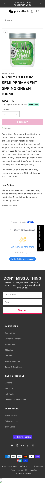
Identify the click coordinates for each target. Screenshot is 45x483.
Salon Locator (11, 415)
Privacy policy (38, 466)
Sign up (22, 310)
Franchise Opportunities (15, 400)
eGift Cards (10, 427)
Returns (8, 356)
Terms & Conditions (13, 367)
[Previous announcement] (4, 4)
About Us (9, 388)
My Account (10, 344)
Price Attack (12, 466)
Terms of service (17, 470)
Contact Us (10, 333)
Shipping (9, 350)
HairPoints (9, 394)
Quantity (5, 109)
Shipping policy (31, 470)
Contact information (23, 474)
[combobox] (22, 20)
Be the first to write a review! (22, 259)
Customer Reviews (13, 339)
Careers (8, 383)
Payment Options (12, 361)
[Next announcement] (40, 4)
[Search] (40, 20)
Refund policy (25, 466)
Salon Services (11, 421)
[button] (5, 11)
